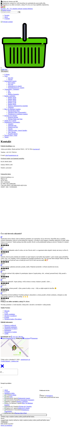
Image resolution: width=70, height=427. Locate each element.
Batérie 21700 (12, 102)
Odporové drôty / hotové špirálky (17, 130)
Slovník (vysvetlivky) (10, 316)
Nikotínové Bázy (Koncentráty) (17, 112)
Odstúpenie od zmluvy (10, 328)
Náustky (10, 129)
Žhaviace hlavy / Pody (10, 135)
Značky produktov (9, 314)
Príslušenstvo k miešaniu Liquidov (18, 114)
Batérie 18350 (12, 97)
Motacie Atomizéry (13, 94)
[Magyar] (4, 6)
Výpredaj (7, 18)
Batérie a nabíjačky (9, 96)
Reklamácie (7, 330)
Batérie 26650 (12, 104)
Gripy (6, 76)
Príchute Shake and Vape (15, 119)
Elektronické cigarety (10, 81)
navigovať (36, 149)
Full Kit (10, 79)
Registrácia (49, 395)
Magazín (6, 311)
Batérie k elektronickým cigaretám (18, 106)
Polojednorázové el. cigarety (16, 87)
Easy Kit (10, 78)
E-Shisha (7, 74)
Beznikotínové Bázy (14, 111)
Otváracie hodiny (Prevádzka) (13, 319)
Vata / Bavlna (12, 132)
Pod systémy (11, 83)
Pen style (10, 84)
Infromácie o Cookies (10, 332)
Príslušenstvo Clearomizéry (12, 122)
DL (9, 91)
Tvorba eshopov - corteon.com (9, 361)
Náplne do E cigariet (10, 120)
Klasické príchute (13, 117)
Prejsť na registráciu (6, 425)
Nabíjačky (11, 107)
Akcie (6, 17)
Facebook (27, 338)
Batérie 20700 (12, 101)
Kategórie (5, 71)
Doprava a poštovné (10, 325)
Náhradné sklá (12, 125)
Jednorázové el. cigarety (15, 86)
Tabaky (6, 137)
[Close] (1, 387)
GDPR (6, 333)
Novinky (6, 15)
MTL (9, 92)
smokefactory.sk (25, 359)
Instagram (35, 338)
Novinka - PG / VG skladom (17, 8)
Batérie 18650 (12, 99)
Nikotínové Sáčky (9, 393)
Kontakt (6, 317)
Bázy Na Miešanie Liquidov (12, 109)
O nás (6, 312)
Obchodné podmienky (10, 327)
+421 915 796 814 (17, 336)
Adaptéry (10, 124)
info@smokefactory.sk (11, 155)
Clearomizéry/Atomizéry (27, 400)
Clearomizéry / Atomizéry (11, 89)
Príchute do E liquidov (10, 115)
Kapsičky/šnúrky (13, 134)
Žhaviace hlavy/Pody (21, 413)
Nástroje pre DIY (13, 127)
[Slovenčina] (2, 6)
